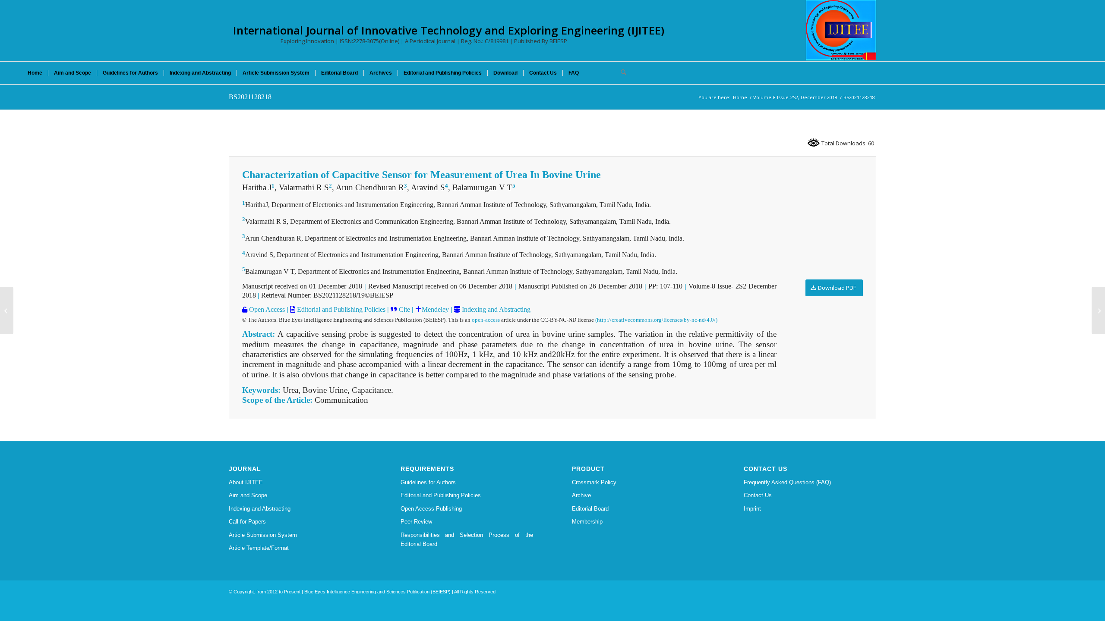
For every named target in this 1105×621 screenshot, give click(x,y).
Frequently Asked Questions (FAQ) (787, 482)
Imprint (752, 508)
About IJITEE (246, 482)
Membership (587, 521)
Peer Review (416, 521)
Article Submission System (263, 535)
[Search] (620, 73)
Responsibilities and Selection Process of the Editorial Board (467, 539)
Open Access (266, 309)
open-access (486, 320)
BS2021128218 (250, 96)
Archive (581, 495)
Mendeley (435, 309)
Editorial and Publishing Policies (340, 309)
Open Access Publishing (431, 508)
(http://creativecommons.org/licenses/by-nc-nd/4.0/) (656, 320)
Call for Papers (247, 521)
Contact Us (758, 495)
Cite (404, 309)
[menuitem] (35, 73)
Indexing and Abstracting (495, 309)
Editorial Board (590, 508)
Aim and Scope (248, 495)
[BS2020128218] (6, 310)
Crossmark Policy (594, 482)
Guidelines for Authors (428, 482)
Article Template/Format (259, 548)
